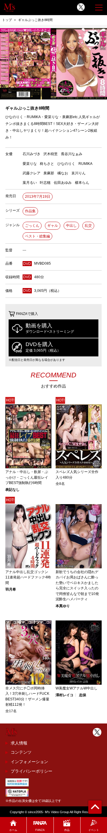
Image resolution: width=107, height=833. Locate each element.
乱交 (88, 225)
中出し (71, 225)
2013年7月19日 (37, 196)
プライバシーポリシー (31, 771)
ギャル (52, 225)
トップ (7, 20)
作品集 (30, 211)
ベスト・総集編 (37, 236)
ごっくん (32, 225)
